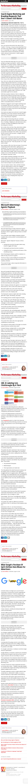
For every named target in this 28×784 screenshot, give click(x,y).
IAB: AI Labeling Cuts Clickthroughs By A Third (11, 742)
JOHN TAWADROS (5, 190)
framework (6, 420)
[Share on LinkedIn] (5, 180)
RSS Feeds (8, 768)
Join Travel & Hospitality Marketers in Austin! (11, 759)
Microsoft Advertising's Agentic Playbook (10, 740)
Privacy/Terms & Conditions (11, 770)
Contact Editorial (21, 767)
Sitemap (12, 768)
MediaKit (15, 767)
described (10, 685)
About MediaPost (9, 767)
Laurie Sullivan (5, 209)
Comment (4, 183)
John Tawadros (5, 20)
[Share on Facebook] (2, 180)
